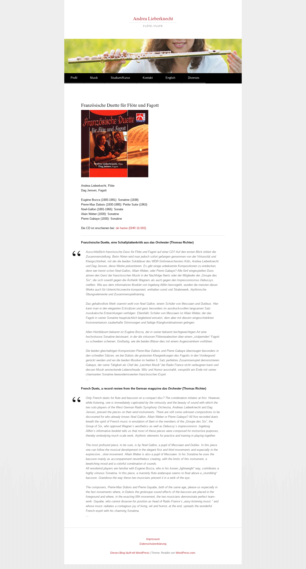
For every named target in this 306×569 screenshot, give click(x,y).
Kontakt (148, 77)
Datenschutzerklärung (153, 543)
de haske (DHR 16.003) (131, 228)
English (170, 77)
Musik (94, 77)
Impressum (153, 539)
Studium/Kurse (120, 77)
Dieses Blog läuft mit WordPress (129, 552)
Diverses (193, 77)
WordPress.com (185, 552)
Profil (74, 77)
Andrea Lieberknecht (153, 18)
